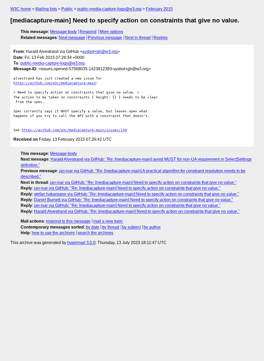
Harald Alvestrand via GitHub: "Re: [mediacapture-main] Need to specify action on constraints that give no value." (137, 211)
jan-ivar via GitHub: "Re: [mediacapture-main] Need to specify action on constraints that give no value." (143, 182)
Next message (72, 37)
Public (67, 9)
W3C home (20, 9)
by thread (110, 227)
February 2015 (159, 9)
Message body (63, 31)
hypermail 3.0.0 (81, 242)
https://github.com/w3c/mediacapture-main (54, 83)
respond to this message (68, 221)
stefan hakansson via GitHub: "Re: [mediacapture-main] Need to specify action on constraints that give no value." (136, 194)
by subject (131, 227)
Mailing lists (46, 9)
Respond (88, 31)
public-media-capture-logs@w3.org (109, 9)
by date (92, 227)
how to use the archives (53, 233)
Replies (160, 37)
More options (111, 31)
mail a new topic (108, 221)
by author (152, 227)
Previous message (105, 37)
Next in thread (138, 37)
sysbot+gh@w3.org (100, 51)
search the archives (95, 233)
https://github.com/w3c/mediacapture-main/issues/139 (74, 130)
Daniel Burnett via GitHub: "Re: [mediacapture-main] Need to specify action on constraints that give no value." (133, 200)
